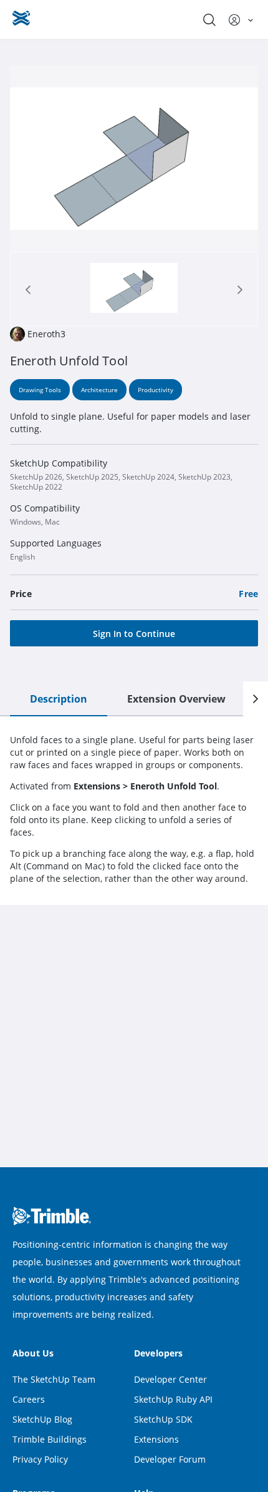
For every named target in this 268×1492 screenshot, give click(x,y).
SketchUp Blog (42, 1419)
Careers (28, 1399)
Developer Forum (170, 1459)
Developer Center (170, 1379)
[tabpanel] (134, 809)
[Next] (255, 698)
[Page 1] (133, 289)
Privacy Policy (40, 1459)
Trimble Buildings (49, 1439)
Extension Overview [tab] (176, 699)
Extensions (156, 1439)
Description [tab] (58, 699)
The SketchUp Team (53, 1379)
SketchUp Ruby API (173, 1399)
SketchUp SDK (163, 1419)
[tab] (134, 289)
